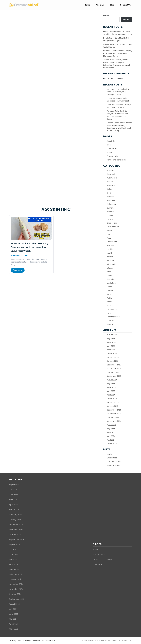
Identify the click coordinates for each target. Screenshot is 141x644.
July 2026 (111, 338)
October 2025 (113, 372)
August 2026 (112, 335)
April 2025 (111, 395)
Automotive (112, 178)
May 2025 (111, 391)
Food (109, 238)
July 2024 (111, 428)
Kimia (109, 271)
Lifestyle (110, 279)
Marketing (111, 283)
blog (109, 193)
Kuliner (110, 275)
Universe (110, 320)
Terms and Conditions (116, 160)
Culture (110, 215)
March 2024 (112, 443)
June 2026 (111, 342)
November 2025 (114, 368)
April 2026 (111, 350)
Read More (17, 270)
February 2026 (113, 357)
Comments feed (114, 461)
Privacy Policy (113, 156)
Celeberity (111, 204)
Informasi (111, 260)
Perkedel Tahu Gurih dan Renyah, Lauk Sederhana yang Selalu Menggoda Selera (117, 53)
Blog (112, 5)
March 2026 (112, 353)
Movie (109, 286)
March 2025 (112, 398)
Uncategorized (113, 317)
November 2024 (114, 413)
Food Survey (112, 241)
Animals (110, 170)
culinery (110, 211)
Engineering (112, 223)
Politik (109, 298)
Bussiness (111, 200)
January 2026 (112, 361)
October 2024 (113, 417)
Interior (110, 268)
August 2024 (112, 425)
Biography (111, 185)
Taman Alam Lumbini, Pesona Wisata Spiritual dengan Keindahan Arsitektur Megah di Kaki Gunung (116, 64)
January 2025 (112, 406)
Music (109, 294)
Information (112, 264)
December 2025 (114, 365)
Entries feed (112, 458)
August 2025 (112, 380)
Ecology (110, 219)
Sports (109, 305)
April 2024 (111, 440)
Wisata (110, 324)
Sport (109, 302)
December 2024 (114, 410)
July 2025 (111, 383)
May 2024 (111, 436)
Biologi (109, 189)
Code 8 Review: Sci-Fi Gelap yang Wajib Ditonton (119, 106)
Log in (109, 454)
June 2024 (111, 432)
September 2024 (114, 421)
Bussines (110, 196)
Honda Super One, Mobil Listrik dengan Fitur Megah (116, 39)
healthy (110, 253)
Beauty (110, 181)
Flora (109, 234)
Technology (112, 309)
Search (106, 15)
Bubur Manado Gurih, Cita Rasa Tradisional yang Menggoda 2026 (117, 32)
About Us (100, 5)
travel (109, 313)
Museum (110, 290)
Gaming (110, 245)
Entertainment (113, 226)
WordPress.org (113, 465)
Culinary (110, 208)
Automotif (111, 174)
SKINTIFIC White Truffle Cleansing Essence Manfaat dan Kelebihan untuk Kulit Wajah (29, 247)
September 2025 (114, 376)
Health (109, 249)
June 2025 (111, 387)
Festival (110, 230)
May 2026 (111, 346)
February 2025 (113, 402)
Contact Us (125, 5)
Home (87, 5)
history (110, 256)
